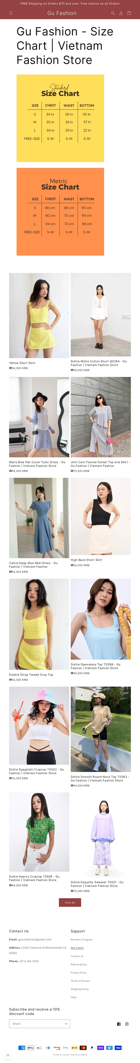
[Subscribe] (66, 1024)
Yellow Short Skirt (22, 363)
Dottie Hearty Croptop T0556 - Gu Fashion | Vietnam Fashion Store (34, 878)
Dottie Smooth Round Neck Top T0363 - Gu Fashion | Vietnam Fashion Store (100, 778)
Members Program (81, 939)
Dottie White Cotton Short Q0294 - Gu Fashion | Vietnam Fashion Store (99, 363)
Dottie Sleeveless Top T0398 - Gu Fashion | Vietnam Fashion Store (95, 666)
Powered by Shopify (78, 1054)
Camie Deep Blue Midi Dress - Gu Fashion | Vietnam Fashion (33, 564)
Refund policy (79, 964)
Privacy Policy (79, 972)
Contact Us (77, 956)
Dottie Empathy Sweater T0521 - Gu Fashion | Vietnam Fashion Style (97, 883)
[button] (11, 13)
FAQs (73, 997)
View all (70, 902)
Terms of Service (80, 980)
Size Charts (77, 947)
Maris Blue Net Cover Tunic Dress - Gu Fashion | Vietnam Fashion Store (37, 463)
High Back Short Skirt (86, 560)
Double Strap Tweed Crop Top (31, 674)
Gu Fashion (64, 1054)
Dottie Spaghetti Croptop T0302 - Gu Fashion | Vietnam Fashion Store (36, 771)
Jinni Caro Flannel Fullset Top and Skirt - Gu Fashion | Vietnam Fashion (100, 463)
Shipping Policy (80, 989)
